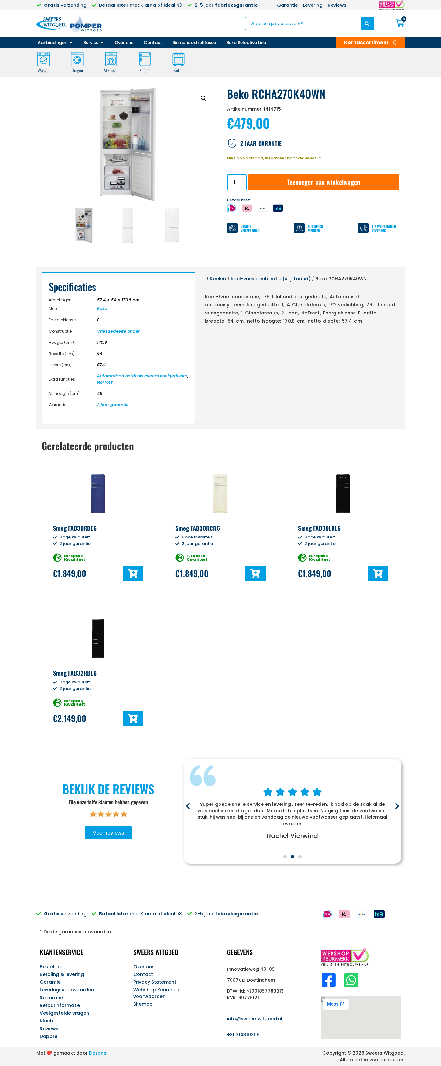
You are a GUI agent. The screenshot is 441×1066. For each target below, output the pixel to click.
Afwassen (111, 70)
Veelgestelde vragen (64, 1013)
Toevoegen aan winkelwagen (324, 182)
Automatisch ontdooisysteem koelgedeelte (142, 376)
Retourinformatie (60, 1005)
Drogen (77, 70)
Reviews (49, 1028)
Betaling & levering (62, 974)
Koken (179, 70)
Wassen (44, 70)
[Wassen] (43, 59)
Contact (143, 974)
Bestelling (51, 966)
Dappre (48, 1036)
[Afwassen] (111, 59)
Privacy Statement (154, 982)
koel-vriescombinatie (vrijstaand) (271, 278)
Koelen (144, 70)
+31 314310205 (243, 1034)
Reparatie (51, 997)
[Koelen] (145, 59)
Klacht (47, 1021)
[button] (204, 98)
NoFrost (105, 382)
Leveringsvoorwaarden (67, 990)
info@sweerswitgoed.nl (254, 1018)
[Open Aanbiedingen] (71, 42)
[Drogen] (77, 59)
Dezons (97, 1053)
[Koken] (178, 59)
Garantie (50, 982)
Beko (102, 308)
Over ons (144, 966)
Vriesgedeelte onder (118, 331)
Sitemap (143, 1004)
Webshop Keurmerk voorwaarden (156, 993)
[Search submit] (367, 23)
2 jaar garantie (112, 404)
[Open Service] (102, 42)
